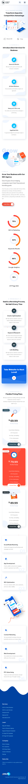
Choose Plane (13, 444)
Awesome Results (14, 64)
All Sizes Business (14, 86)
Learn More (13, 96)
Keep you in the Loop (14, 108)
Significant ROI (14, 130)
